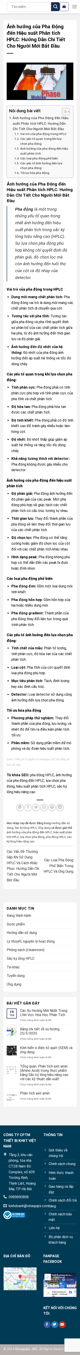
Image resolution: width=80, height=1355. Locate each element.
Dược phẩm (16, 924)
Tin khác (13, 967)
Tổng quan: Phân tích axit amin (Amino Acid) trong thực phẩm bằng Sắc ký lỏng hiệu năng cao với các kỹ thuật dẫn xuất (44, 1072)
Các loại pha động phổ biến (39, 158)
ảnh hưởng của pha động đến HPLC (29, 832)
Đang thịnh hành (19, 915)
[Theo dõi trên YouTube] (62, 1324)
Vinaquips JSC (47, 759)
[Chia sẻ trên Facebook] (28, 807)
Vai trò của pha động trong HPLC (43, 134)
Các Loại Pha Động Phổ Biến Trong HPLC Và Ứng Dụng (58, 866)
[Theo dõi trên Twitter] (54, 1324)
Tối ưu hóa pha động (34, 173)
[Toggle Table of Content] (64, 111)
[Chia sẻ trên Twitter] (36, 807)
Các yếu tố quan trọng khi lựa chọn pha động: (41, 141)
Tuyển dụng (16, 976)
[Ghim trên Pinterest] (52, 807)
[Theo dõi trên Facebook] (47, 1324)
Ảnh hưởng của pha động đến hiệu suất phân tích (44, 151)
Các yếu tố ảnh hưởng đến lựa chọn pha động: (41, 165)
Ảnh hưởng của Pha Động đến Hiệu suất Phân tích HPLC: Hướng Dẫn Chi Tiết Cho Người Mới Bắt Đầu (40, 123)
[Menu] (74, 6)
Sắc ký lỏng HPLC (26, 827)
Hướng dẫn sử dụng (22, 933)
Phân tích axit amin (35, 1093)
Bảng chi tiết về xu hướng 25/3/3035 (40, 1031)
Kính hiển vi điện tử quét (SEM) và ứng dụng (46, 1050)
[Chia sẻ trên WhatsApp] (20, 807)
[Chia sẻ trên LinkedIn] (60, 807)
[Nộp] (55, 6)
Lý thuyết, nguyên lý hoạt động (31, 941)
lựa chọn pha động (32, 837)
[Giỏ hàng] (64, 6)
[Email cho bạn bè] (44, 807)
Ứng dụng (44, 827)
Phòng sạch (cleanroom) (25, 950)
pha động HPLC (56, 837)
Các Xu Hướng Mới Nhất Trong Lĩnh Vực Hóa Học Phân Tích (43, 1013)
